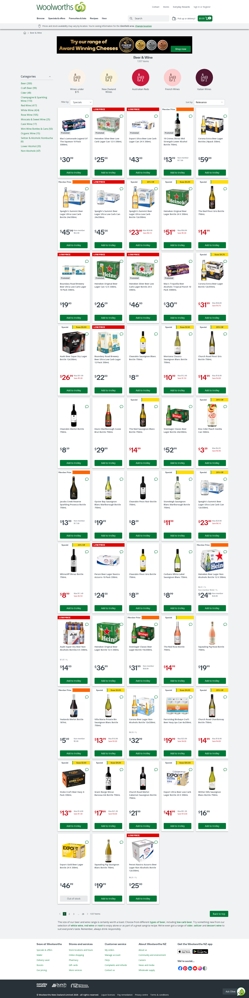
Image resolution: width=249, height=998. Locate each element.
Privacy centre (141, 994)
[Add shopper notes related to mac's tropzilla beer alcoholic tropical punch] (191, 261)
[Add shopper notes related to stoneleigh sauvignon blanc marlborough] (191, 479)
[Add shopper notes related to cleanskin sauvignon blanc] (156, 334)
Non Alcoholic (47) (30, 150)
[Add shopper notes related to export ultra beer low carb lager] (156, 116)
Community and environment (152, 955)
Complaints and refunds (116, 965)
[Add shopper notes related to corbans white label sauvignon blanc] (191, 552)
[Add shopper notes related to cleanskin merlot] (87, 407)
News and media (146, 965)
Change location (143, 26)
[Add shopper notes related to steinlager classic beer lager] (191, 407)
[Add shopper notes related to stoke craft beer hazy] (87, 770)
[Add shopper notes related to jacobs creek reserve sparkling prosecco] (87, 479)
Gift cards (73, 965)
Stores (166, 6)
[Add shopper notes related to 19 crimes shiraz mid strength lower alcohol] (191, 116)
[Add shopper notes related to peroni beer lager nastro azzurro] (121, 552)
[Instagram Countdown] (200, 968)
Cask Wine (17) (29, 124)
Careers (142, 960)
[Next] (87, 914)
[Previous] (60, 914)
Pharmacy (73, 960)
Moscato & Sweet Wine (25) (35, 119)
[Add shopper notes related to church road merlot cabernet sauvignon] (156, 770)
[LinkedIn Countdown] (190, 968)
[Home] (25, 33)
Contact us (110, 970)
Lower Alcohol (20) (31, 146)
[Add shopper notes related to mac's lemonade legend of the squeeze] (87, 116)
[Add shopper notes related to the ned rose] (191, 624)
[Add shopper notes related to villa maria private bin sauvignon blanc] (121, 697)
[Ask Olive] (241, 992)
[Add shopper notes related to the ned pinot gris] (225, 189)
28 (83, 914)
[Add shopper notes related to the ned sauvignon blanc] (156, 407)
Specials (77, 102)
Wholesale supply (147, 970)
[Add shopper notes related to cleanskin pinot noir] (156, 479)
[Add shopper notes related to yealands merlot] (87, 697)
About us (143, 950)
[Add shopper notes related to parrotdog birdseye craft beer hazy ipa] (191, 697)
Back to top (219, 913)
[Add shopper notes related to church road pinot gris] (225, 334)
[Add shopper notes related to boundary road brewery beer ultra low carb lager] (87, 261)
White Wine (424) (30, 110)
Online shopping (76, 955)
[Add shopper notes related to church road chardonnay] (225, 697)
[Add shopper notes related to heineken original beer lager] (191, 189)
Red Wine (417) (29, 105)
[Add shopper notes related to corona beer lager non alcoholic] (156, 697)
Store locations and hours (81, 950)
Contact (155, 6)
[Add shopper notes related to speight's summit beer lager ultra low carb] (87, 189)
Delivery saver (43, 960)
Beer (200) (26, 83)
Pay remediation (125, 994)
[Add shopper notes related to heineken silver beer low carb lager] (121, 116)
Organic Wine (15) (30, 133)
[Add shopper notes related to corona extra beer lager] (225, 116)
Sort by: (189, 102)
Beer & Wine (36, 32)
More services (75, 970)
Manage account (112, 955)
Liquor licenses (108, 994)
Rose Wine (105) (29, 114)
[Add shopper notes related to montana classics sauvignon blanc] (191, 334)
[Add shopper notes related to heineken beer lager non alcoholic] (225, 552)
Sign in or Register (202, 6)
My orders (109, 950)
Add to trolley (74, 172)
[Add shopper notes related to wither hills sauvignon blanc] (225, 770)
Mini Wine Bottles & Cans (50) (37, 128)
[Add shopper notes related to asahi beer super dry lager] (87, 334)
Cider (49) (26, 92)
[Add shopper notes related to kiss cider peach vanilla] (225, 407)
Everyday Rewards (181, 6)
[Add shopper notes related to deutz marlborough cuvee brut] (121, 407)
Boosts (40, 965)
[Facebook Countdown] (180, 968)
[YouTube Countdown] (195, 968)
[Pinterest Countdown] (185, 968)
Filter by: (65, 102)
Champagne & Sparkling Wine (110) (34, 99)
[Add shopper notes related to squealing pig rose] (225, 624)
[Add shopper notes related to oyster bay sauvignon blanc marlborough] (121, 479)
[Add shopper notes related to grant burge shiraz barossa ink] (121, 770)
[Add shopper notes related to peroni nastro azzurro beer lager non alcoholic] (156, 842)
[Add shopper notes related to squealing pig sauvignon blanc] (121, 842)
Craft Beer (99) (29, 88)
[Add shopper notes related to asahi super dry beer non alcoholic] (87, 624)
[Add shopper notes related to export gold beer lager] (87, 842)
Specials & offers (44, 950)
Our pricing (42, 970)
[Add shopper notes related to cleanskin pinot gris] (156, 552)
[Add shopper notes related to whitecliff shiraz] (87, 552)
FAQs (107, 960)
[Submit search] (131, 18)
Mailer (39, 955)
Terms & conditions (159, 994)
